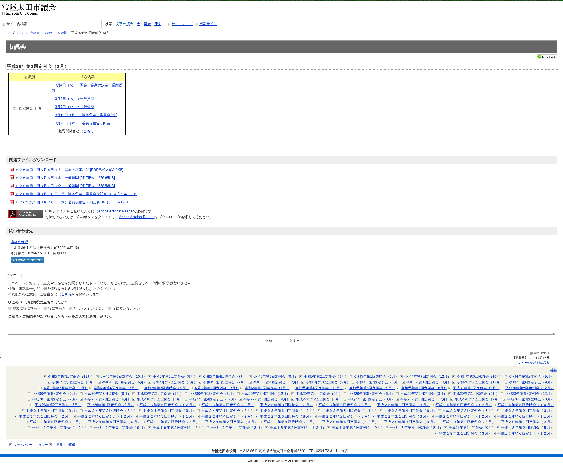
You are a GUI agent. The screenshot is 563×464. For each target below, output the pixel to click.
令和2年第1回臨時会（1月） (267, 388)
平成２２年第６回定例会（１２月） (105, 416)
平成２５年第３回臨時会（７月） (286, 405)
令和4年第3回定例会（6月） (124, 382)
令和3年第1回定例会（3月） (428, 382)
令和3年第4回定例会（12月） (276, 382)
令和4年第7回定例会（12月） (427, 376)
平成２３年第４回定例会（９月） (410, 410)
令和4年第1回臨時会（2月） (225, 382)
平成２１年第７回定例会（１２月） (463, 416)
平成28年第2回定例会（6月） (107, 399)
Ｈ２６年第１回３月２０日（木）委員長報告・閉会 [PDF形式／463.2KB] (72, 202)
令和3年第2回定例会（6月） (378, 382)
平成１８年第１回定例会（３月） (465, 433)
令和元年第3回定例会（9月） (372, 388)
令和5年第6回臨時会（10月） (123, 376)
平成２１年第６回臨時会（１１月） (525, 416)
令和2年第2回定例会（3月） (216, 388)
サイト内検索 (16, 24)
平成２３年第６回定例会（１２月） (288, 410)
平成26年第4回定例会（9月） (478, 399)
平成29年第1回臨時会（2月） (476, 394)
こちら (88, 131)
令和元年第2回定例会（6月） (424, 388)
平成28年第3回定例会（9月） (55, 399)
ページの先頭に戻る (535, 362)
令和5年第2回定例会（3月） (326, 376)
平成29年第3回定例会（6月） (371, 394)
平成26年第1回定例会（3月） (110, 405)
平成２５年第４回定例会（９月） (227, 405)
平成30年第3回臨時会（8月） (107, 394)
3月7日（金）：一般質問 (74, 107)
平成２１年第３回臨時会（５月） (172, 422)
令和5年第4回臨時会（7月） (225, 376)
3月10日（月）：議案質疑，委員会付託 (86, 115)
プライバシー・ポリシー (31, 444)
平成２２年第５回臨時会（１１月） (167, 416)
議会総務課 (19, 242)
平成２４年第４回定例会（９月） (52, 410)
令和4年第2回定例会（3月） (175, 382)
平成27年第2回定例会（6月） (319, 399)
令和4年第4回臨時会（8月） (74, 382)
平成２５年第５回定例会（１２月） (167, 405)
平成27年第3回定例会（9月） (266, 399)
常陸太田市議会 (40, 10)
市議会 (35, 33)
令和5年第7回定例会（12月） (71, 376)
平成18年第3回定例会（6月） (472, 427)
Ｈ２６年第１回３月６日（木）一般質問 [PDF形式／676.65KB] (65, 178)
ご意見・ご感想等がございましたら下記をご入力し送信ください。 (61, 316)
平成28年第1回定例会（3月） (160, 399)
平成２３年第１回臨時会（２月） (45, 416)
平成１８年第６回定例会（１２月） (298, 427)
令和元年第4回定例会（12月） (319, 388)
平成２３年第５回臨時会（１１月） (350, 410)
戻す (157, 24)
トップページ (15, 33)
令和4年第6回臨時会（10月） (480, 376)
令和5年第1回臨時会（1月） (376, 376)
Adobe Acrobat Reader (116, 211)
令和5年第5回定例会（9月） (175, 376)
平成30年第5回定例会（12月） (529, 388)
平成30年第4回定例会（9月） (55, 394)
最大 (147, 24)
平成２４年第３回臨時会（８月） (110, 410)
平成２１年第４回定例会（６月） (114, 422)
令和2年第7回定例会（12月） (480, 382)
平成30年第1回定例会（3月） (212, 394)
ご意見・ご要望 (64, 444)
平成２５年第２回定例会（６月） (344, 405)
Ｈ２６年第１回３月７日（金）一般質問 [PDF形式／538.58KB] (65, 186)
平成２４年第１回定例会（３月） (227, 410)
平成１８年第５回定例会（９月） (358, 427)
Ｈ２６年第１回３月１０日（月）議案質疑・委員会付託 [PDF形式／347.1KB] (76, 194)
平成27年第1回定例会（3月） (371, 399)
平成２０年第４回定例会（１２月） (350, 422)
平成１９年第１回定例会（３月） (237, 427)
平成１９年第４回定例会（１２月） (60, 427)
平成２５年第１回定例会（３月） (403, 405)
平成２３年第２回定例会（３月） (527, 410)
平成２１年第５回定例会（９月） (55, 422)
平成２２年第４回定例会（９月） (227, 416)
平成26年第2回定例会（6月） (58, 405)
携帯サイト (208, 24)
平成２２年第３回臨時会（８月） (286, 416)
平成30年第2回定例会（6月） (160, 394)
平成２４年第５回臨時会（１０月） (525, 405)
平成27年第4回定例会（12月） (213, 399)
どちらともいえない (89, 308)
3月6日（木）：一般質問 (74, 99)
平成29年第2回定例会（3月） (423, 394)
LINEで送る (546, 56)
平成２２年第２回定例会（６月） (344, 416)
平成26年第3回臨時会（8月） (530, 399)
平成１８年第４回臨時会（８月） (416, 427)
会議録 (62, 33)
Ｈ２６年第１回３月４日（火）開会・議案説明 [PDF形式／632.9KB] (69, 170)
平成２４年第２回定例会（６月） (169, 410)
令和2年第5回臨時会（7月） (65, 388)
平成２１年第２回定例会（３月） (231, 422)
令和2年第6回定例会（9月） (531, 382)
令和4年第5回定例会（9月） (531, 376)
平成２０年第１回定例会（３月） (527, 422)
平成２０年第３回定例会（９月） (410, 422)
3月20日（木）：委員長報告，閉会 (82, 123)
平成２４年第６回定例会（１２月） (463, 405)
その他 (48, 33)
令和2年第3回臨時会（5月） (166, 388)
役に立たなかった (126, 308)
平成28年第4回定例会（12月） (529, 394)
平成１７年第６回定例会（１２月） (525, 433)
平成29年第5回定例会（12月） (265, 394)
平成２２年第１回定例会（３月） (403, 416)
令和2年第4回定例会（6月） (116, 388)
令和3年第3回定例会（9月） (328, 382)
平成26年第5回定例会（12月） (424, 399)
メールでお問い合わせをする (27, 260)
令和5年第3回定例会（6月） (275, 376)
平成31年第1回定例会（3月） (476, 388)
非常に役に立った (27, 308)
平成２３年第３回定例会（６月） (468, 410)
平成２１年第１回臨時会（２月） (289, 422)
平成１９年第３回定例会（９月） (120, 427)
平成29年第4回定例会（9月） (319, 394)
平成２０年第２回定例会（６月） (468, 422)
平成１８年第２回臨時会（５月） (527, 427)
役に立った (57, 308)
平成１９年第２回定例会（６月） (179, 427)
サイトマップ (182, 24)
